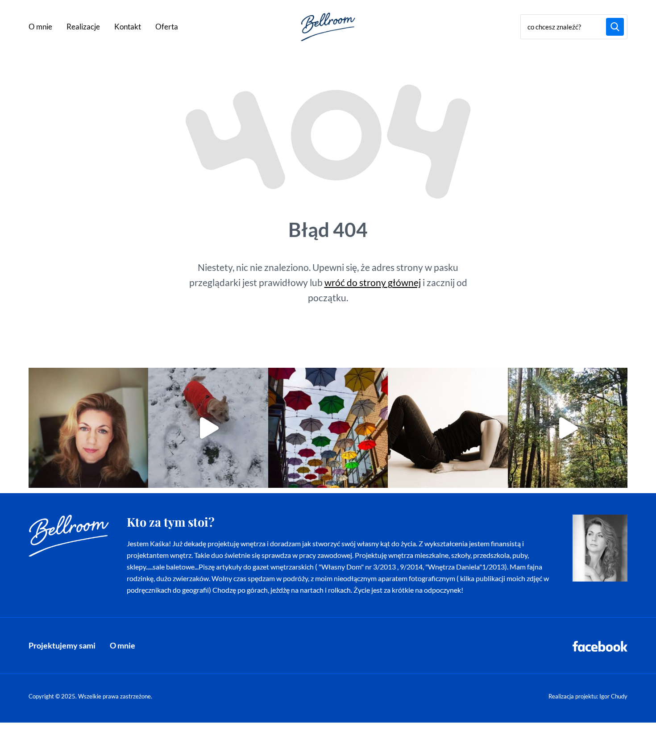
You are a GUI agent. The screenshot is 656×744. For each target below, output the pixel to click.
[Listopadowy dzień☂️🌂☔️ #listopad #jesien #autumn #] (328, 427)
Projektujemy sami (62, 645)
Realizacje (83, 26)
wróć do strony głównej (372, 282)
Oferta (166, 26)
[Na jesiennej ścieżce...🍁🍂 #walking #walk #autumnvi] (567, 427)
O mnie (40, 26)
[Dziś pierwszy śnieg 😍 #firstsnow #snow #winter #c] (208, 427)
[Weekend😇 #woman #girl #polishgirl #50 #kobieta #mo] (447, 427)
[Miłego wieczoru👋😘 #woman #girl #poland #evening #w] (88, 427)
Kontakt (127, 26)
